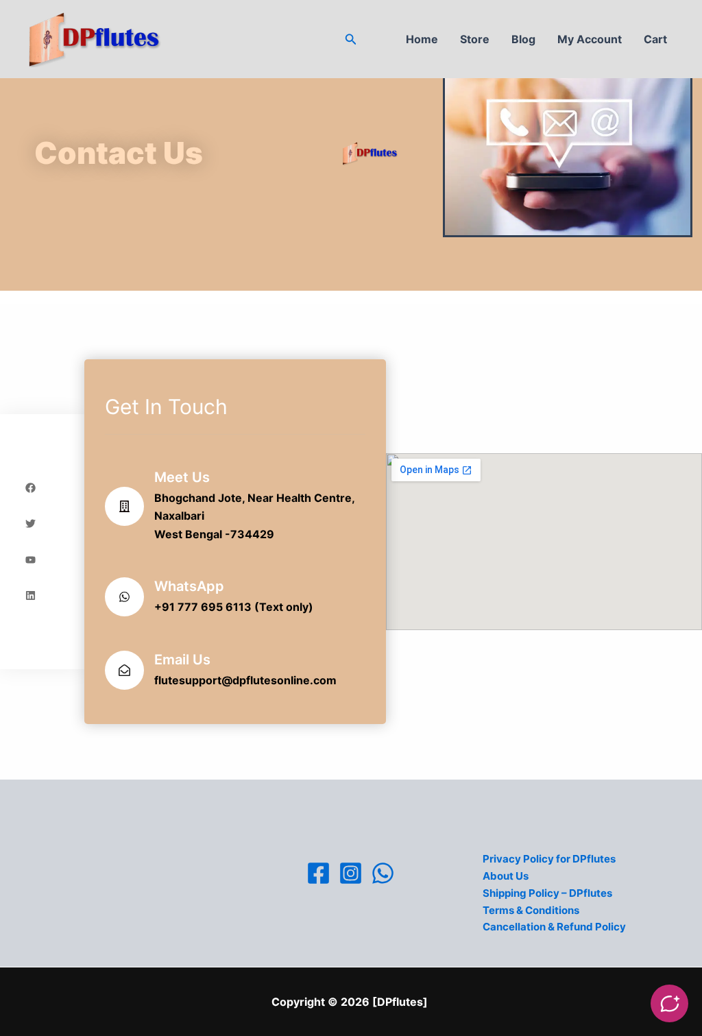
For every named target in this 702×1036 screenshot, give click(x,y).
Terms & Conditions (531, 910)
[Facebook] (318, 873)
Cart (655, 39)
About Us (506, 875)
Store (474, 39)
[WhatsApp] (383, 873)
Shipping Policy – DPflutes (547, 893)
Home (422, 39)
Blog (523, 39)
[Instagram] (351, 873)
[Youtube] (30, 560)
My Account (589, 39)
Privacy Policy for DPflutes (549, 858)
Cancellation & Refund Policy (554, 926)
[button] (351, 39)
